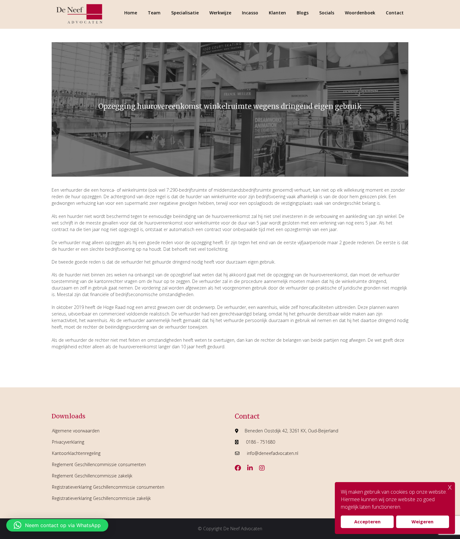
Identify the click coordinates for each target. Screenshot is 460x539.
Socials (326, 13)
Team (154, 13)
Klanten (277, 13)
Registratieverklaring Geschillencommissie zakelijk (101, 498)
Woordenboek (360, 13)
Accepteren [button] (367, 522)
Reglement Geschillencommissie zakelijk (92, 476)
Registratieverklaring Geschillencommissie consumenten (108, 487)
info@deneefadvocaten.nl (272, 453)
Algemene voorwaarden (76, 431)
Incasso (250, 13)
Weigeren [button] (422, 522)
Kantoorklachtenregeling (76, 453)
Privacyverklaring (68, 442)
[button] (57, 525)
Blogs (303, 13)
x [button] (450, 487)
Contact (395, 13)
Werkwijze (220, 13)
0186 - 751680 (260, 442)
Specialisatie (185, 13)
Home (130, 13)
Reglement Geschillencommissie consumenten (99, 464)
